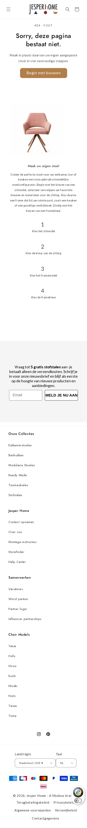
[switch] (78, 800)
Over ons (15, 532)
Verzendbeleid (66, 810)
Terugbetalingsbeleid (32, 802)
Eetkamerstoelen (20, 445)
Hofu (11, 656)
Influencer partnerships (25, 619)
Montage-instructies (22, 542)
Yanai (12, 646)
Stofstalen (15, 495)
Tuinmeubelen (18, 485)
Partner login (17, 609)
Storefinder (16, 552)
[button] (8, 9)
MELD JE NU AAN (61, 395)
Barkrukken (16, 455)
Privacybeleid (64, 802)
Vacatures (15, 589)
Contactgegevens (45, 818)
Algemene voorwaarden (32, 810)
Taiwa (12, 706)
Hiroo (12, 666)
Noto (12, 696)
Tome (12, 716)
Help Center (17, 562)
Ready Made (17, 475)
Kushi (12, 676)
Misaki (13, 686)
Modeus (58, 795)
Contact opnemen (21, 522)
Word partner (18, 599)
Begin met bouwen (43, 72)
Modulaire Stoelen (21, 465)
